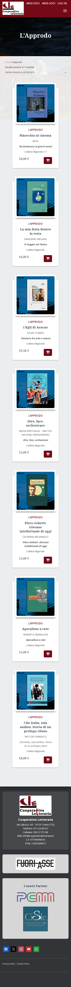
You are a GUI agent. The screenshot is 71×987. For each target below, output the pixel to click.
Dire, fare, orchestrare (35, 423)
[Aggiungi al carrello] (48, 160)
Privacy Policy (9, 963)
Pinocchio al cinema (35, 135)
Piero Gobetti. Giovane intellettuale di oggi (36, 527)
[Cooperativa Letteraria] (14, 8)
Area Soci (33, 3)
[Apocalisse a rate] (35, 597)
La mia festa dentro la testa (35, 231)
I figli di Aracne (35, 327)
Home (8, 62)
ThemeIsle (48, 979)
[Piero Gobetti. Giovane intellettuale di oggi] (35, 491)
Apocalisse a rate (35, 629)
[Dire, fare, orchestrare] (35, 389)
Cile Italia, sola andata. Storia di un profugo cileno (35, 727)
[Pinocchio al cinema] (35, 103)
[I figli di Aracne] (35, 295)
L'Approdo (35, 130)
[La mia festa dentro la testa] (35, 197)
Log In (62, 3)
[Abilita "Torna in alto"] (64, 980)
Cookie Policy (23, 963)
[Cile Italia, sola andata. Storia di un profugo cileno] (35, 691)
